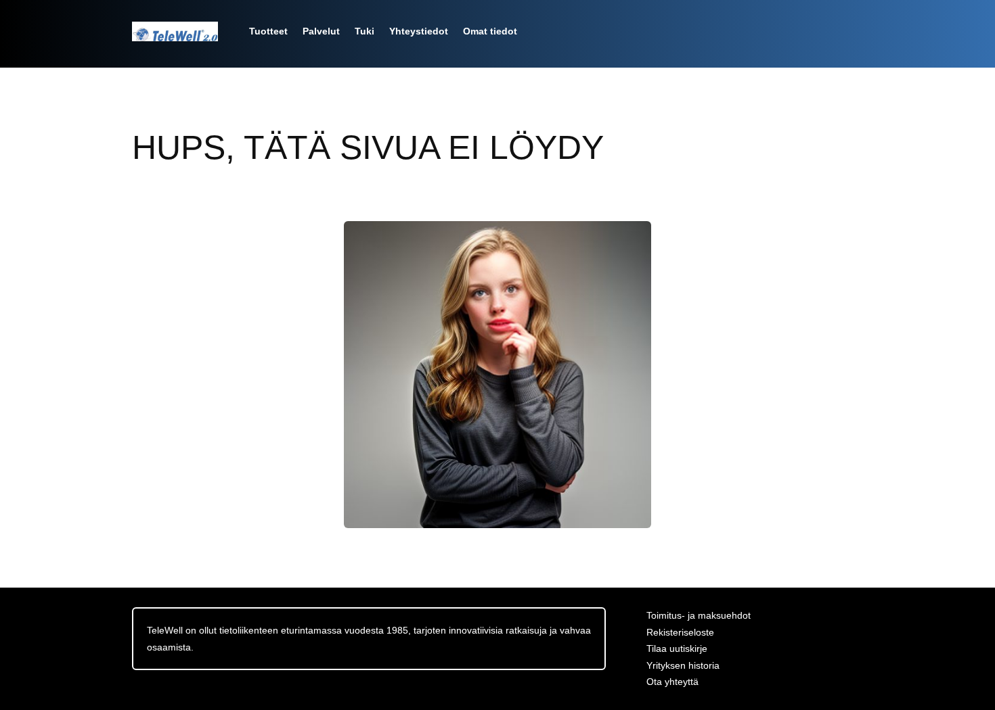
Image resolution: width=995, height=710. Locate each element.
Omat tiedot (490, 31)
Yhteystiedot (418, 31)
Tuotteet (268, 31)
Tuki (364, 31)
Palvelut (321, 31)
